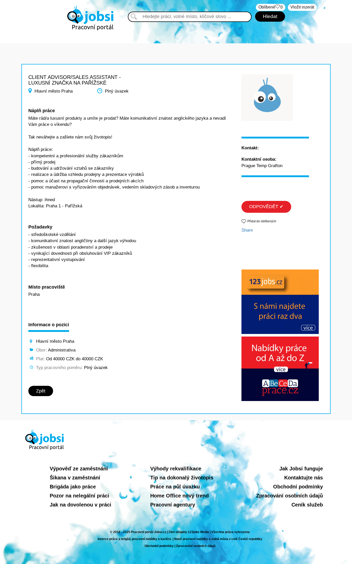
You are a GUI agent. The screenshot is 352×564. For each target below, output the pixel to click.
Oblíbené (270, 7)
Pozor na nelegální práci (79, 495)
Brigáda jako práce (73, 486)
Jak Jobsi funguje (301, 468)
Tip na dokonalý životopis (181, 477)
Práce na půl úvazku (175, 486)
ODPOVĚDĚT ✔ (266, 206)
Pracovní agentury (172, 505)
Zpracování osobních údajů (289, 495)
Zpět (40, 391)
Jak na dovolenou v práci (80, 505)
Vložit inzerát (302, 7)
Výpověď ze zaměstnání (79, 468)
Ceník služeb (307, 505)
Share (247, 230)
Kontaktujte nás (303, 477)
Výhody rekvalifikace (175, 468)
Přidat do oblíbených (261, 221)
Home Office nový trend (179, 495)
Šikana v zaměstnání (75, 477)
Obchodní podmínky (298, 486)
